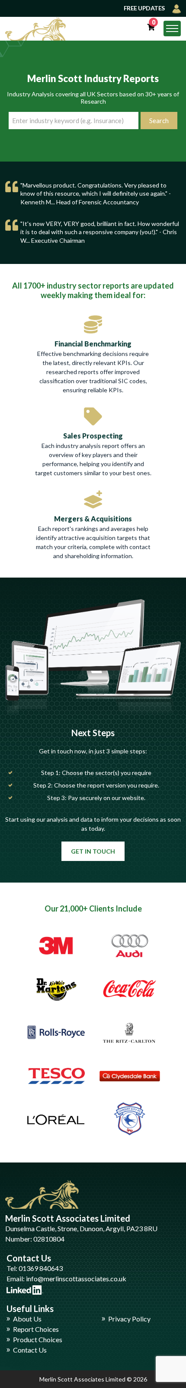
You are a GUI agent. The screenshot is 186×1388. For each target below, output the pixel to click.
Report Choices (36, 1329)
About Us (27, 1319)
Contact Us (30, 1350)
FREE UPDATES (145, 8)
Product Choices (37, 1339)
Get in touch (93, 851)
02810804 (48, 1239)
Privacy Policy (129, 1319)
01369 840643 (41, 1268)
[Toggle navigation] (172, 28)
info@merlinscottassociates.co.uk (76, 1278)
